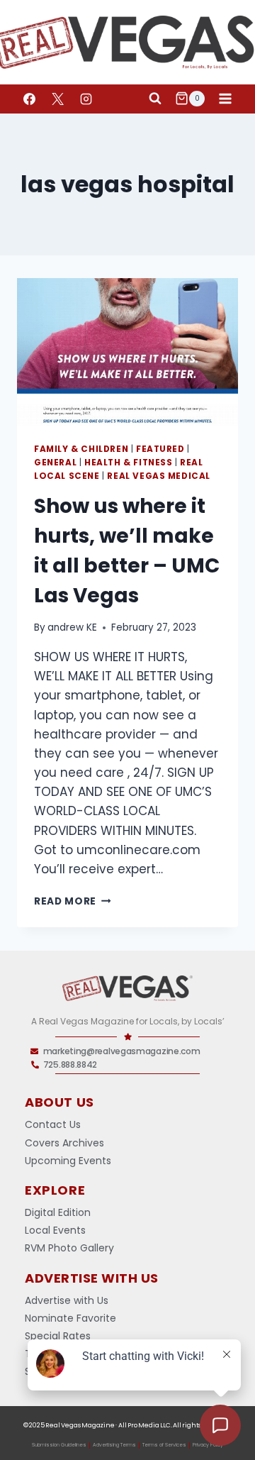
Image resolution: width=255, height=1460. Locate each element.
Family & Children (81, 449)
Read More (72, 901)
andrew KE (72, 627)
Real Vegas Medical (158, 476)
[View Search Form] (155, 98)
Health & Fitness (128, 462)
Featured (160, 449)
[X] (57, 99)
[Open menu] (225, 98)
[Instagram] (86, 99)
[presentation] (127, 352)
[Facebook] (29, 99)
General (55, 462)
